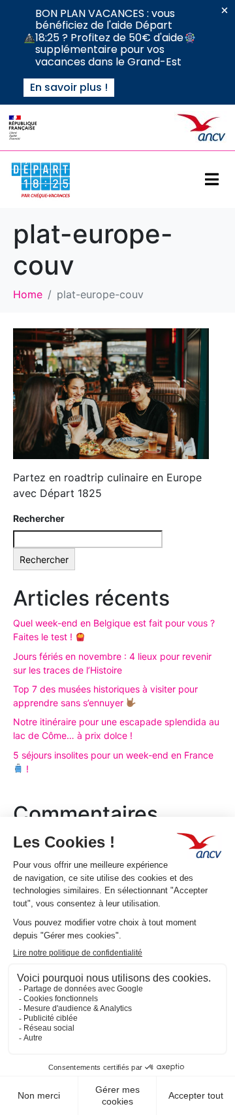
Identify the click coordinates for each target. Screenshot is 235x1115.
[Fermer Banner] (224, 10)
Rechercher (39, 518)
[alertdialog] (117, 52)
